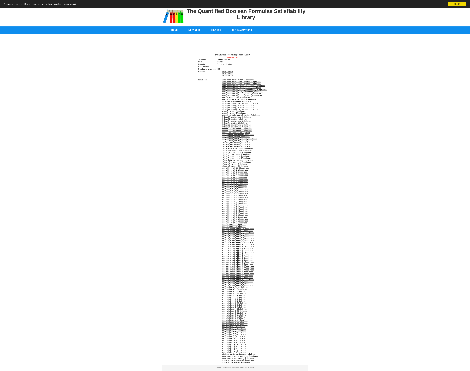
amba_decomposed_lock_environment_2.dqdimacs (242, 92)
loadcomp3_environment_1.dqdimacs (237, 131)
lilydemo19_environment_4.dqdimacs (236, 127)
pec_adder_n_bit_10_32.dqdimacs (235, 168)
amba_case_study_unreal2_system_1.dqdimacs (241, 84)
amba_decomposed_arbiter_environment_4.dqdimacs (243, 86)
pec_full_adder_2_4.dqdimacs (234, 227)
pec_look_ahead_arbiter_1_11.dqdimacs (238, 233)
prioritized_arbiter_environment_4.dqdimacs (239, 354)
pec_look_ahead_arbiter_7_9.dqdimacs (237, 278)
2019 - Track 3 (227, 74)
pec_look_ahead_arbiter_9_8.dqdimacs (237, 286)
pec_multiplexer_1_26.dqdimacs (234, 293)
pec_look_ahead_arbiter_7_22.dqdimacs (238, 274)
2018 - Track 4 (227, 76)
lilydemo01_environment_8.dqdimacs (236, 117)
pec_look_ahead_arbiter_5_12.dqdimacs (238, 254)
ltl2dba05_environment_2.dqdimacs (236, 144)
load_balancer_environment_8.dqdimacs (238, 135)
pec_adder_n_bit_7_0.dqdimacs (234, 195)
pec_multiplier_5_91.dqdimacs (234, 348)
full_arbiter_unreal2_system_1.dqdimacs (238, 107)
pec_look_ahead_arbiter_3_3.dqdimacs (237, 248)
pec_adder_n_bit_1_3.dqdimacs (234, 172)
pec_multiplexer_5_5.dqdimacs (234, 319)
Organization (229, 367)
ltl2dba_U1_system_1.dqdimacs (234, 164)
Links (238, 367)
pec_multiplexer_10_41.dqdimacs (235, 287)
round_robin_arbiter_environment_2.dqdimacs (240, 356)
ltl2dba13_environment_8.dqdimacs (236, 146)
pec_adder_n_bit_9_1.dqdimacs (234, 203)
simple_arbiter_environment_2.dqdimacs (238, 360)
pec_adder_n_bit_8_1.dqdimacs (234, 199)
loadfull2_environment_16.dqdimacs (236, 133)
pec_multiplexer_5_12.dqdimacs (234, 313)
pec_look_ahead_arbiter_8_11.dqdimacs (238, 280)
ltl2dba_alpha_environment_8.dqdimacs (237, 148)
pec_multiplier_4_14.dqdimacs (234, 344)
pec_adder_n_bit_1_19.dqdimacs (235, 170)
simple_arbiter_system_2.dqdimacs (236, 362)
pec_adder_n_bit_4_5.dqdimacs (234, 188)
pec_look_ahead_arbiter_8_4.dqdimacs (237, 282)
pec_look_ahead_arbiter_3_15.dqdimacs (238, 246)
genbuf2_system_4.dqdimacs (233, 111)
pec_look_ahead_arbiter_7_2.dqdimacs (237, 272)
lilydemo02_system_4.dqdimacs (234, 119)
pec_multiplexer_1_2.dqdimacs (234, 291)
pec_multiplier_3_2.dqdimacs (233, 338)
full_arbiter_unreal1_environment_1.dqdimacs (240, 103)
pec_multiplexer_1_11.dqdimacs (234, 289)
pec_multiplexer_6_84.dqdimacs (234, 323)
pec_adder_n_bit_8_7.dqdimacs (234, 201)
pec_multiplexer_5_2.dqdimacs (234, 317)
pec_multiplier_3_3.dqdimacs (233, 340)
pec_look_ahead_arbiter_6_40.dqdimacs (238, 266)
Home (174, 30)
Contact (219, 367)
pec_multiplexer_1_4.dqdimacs (234, 295)
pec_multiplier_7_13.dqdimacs (234, 350)
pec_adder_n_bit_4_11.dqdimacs (235, 184)
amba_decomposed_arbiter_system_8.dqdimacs (241, 88)
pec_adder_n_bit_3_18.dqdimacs (235, 180)
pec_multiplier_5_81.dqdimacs (234, 346)
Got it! (457, 3)
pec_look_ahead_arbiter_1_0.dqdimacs (237, 231)
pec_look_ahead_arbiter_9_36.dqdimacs (238, 284)
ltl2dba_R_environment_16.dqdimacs (236, 158)
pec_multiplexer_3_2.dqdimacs (234, 301)
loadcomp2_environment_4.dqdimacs (237, 129)
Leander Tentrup (223, 59)
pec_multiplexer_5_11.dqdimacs (234, 311)
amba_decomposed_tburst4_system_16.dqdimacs (242, 95)
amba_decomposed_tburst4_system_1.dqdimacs (241, 94)
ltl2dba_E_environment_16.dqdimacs (236, 154)
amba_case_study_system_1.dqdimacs (238, 80)
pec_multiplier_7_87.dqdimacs (234, 352)
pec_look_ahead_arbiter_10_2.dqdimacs (238, 229)
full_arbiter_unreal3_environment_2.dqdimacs (240, 109)
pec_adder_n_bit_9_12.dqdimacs (235, 207)
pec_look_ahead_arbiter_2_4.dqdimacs (237, 242)
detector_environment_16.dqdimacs (236, 97)
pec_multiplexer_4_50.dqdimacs (234, 309)
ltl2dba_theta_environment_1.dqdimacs (237, 160)
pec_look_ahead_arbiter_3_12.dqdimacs (238, 244)
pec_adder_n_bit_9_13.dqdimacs (235, 209)
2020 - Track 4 (227, 72)
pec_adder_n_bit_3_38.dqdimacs (235, 182)
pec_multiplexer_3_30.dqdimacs (234, 303)
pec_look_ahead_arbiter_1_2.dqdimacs (237, 237)
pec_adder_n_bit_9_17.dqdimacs (235, 213)
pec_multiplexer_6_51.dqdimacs (234, 321)
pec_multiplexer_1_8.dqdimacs (234, 297)
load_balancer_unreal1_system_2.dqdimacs (239, 139)
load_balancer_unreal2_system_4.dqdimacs (239, 141)
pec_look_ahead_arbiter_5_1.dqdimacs (237, 250)
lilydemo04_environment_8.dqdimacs (236, 121)
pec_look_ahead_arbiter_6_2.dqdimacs (237, 264)
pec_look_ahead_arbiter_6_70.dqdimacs (238, 268)
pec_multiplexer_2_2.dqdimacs (234, 299)
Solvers (216, 30)
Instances (194, 30)
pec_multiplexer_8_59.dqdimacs (234, 325)
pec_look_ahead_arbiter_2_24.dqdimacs (238, 240)
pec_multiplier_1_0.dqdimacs (233, 327)
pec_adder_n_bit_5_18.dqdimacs (235, 191)
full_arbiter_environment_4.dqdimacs (236, 101)
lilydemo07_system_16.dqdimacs (235, 123)
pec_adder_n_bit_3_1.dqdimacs (234, 178)
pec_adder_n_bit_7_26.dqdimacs (235, 197)
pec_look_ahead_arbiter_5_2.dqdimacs (237, 256)
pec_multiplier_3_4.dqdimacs (233, 342)
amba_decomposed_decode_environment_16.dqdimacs (244, 90)
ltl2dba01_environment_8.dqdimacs (236, 143)
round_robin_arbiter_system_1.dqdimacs (238, 358)
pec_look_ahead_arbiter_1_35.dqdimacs (238, 238)
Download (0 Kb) (232, 57)
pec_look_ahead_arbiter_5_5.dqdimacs (237, 260)
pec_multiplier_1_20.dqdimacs (234, 333)
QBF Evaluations (241, 30)
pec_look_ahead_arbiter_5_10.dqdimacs (238, 252)
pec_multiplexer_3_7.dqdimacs (234, 307)
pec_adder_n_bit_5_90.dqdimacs (235, 193)
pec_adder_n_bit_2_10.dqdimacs (235, 176)
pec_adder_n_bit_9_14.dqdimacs (235, 211)
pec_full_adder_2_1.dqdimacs (234, 225)
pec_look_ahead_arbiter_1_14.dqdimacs (238, 235)
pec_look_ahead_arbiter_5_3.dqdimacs (237, 258)
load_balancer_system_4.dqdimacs (236, 137)
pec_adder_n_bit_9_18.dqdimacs (235, 215)
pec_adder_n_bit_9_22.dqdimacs (235, 221)
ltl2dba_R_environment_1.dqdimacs (236, 156)
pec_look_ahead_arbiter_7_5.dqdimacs (237, 276)
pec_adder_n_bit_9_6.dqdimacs (234, 223)
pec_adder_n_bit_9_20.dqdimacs (235, 219)
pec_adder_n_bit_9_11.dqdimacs (235, 205)
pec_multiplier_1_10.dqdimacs (234, 329)
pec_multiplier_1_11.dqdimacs (234, 331)
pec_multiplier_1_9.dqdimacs (233, 336)
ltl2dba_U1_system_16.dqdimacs (235, 166)
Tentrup (220, 62)
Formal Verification (224, 64)
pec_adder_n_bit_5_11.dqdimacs (235, 190)
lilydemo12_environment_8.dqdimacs (236, 125)
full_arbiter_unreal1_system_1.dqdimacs (238, 105)
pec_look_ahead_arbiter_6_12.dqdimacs (238, 262)
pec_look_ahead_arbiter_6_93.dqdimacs (238, 270)
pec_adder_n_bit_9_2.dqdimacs (234, 217)
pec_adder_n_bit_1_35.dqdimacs (235, 174)
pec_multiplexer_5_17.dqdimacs (234, 315)
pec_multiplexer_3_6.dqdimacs (234, 305)
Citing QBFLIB (248, 367)
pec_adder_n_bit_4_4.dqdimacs (234, 186)
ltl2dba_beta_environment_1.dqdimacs (237, 150)
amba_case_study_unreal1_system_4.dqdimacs (241, 82)
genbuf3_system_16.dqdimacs (234, 113)
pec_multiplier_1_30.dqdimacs (234, 334)
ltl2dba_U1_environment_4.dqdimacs (236, 162)
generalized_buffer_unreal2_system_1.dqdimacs (241, 115)
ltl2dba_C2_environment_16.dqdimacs (237, 152)
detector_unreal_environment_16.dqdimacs (239, 99)
